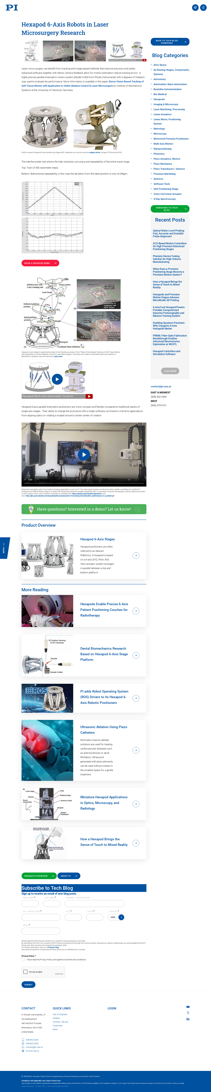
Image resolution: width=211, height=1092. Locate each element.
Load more (170, 371)
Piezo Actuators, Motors (167, 158)
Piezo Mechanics (163, 163)
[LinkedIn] (188, 1019)
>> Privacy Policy (52, 947)
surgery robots (94, 152)
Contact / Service (60, 1022)
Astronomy (160, 79)
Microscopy (160, 133)
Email (26, 925)
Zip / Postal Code (32, 911)
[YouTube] (187, 1007)
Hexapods (159, 99)
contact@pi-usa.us (161, 386)
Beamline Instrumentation (168, 89)
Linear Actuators (163, 114)
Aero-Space (160, 64)
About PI (66, 876)
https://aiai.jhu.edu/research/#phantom (87, 494)
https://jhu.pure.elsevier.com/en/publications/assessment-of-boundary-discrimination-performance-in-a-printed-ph (70, 496)
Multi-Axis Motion (163, 143)
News (55, 1029)
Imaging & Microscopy (166, 104)
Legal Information (28, 1086)
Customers (58, 1025)
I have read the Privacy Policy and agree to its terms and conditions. (56, 959)
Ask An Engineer (60, 1014)
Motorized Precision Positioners (171, 138)
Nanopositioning (163, 148)
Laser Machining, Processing (169, 109)
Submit (28, 985)
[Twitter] (188, 1012)
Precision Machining (165, 173)
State (91, 911)
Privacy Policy (40, 1086)
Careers (56, 1018)
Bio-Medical (160, 94)
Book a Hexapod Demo (37, 263)
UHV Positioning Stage (166, 188)
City (69, 911)
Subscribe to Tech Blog (167, 209)
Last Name (50, 898)
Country (114, 911)
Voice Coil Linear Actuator (168, 193)
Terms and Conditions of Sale (57, 1086)
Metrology (159, 128)
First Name (29, 898)
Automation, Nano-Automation (170, 84)
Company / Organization (78, 898)
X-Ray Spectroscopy (165, 199)
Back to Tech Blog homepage (167, 41)
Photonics (159, 153)
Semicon (158, 178)
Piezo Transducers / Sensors (169, 168)
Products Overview (36, 876)
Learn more (58, 356)
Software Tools (162, 183)
